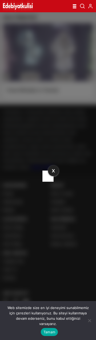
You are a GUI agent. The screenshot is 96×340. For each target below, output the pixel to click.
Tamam (49, 332)
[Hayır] (89, 320)
